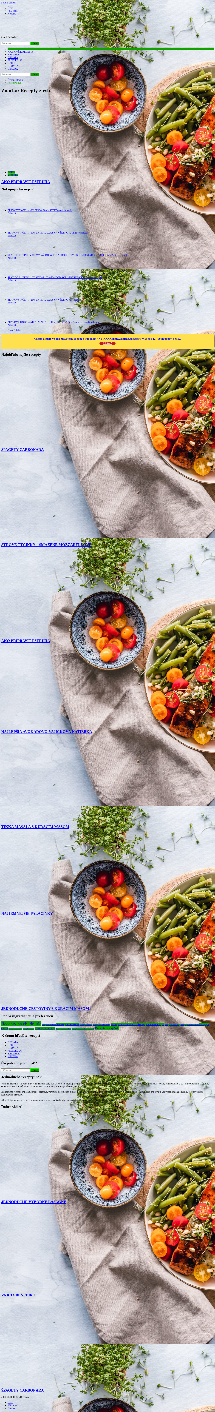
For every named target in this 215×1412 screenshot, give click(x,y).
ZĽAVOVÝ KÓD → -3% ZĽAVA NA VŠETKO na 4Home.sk (40, 210)
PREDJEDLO (15, 60)
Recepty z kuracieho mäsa (124, 1024)
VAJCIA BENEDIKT (18, 1295)
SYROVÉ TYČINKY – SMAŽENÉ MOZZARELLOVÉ (46, 545)
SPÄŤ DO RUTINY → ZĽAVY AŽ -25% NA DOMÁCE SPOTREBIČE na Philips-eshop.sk (55, 277)
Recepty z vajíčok (107, 1028)
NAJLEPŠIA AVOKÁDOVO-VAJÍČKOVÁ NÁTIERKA (46, 732)
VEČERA (13, 68)
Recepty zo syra (28, 1029)
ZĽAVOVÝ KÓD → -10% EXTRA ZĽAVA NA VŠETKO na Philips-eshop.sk (48, 232)
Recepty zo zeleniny (45, 1028)
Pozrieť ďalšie (15, 330)
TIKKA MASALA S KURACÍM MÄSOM (35, 827)
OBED (11, 63)
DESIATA (13, 57)
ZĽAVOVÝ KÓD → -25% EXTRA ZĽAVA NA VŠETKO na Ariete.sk (44, 299)
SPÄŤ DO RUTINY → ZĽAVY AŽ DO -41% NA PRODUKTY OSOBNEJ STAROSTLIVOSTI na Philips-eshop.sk (67, 255)
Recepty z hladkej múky (101, 1025)
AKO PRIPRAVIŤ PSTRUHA (25, 182)
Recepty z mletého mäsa (190, 1025)
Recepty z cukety (85, 1025)
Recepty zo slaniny (15, 1029)
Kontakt (12, 13)
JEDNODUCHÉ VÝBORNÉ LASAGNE (33, 1202)
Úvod (10, 8)
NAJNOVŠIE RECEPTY (21, 51)
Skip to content (8, 2)
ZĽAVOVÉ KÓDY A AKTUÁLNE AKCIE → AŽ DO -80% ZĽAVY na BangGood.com (53, 322)
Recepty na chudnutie (21, 1023)
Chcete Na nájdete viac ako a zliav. (107, 338)
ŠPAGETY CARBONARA (22, 450)
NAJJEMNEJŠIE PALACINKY (27, 913)
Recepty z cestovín (67, 1024)
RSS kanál (13, 10)
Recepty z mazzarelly (173, 1025)
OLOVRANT (15, 66)
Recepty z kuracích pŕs (150, 1024)
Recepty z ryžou (78, 1029)
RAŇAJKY (14, 54)
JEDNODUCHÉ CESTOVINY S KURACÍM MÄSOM (45, 1009)
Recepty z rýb (89, 1029)
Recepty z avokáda (49, 1025)
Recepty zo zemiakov (63, 1029)
